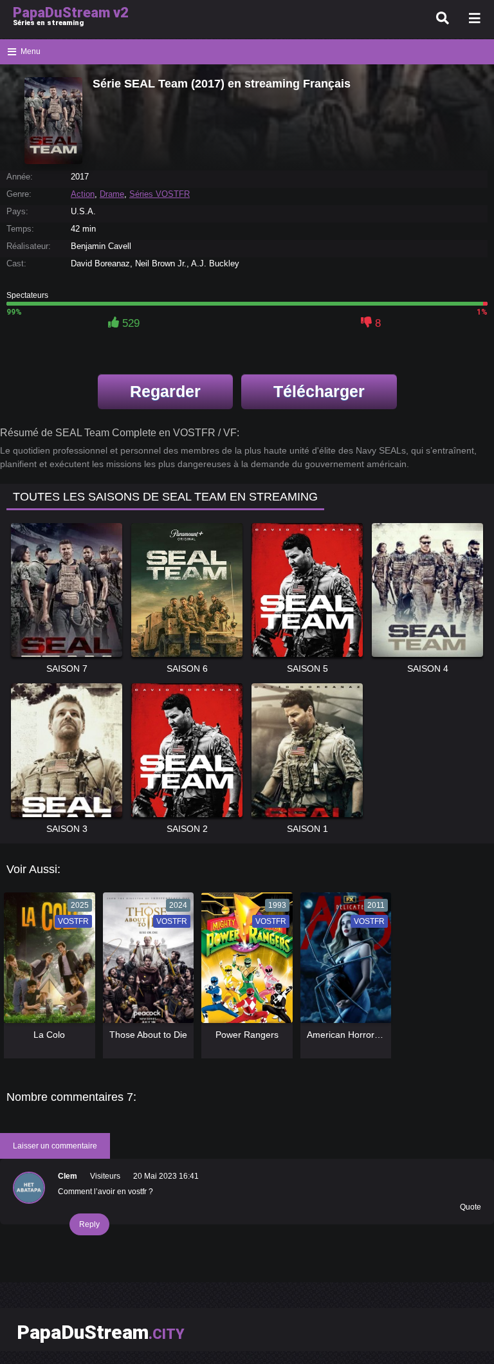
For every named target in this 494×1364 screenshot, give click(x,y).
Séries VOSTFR (159, 194)
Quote (470, 1207)
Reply (89, 1224)
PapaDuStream (101, 1332)
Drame (112, 194)
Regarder (165, 391)
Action (83, 194)
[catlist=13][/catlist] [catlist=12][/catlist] (46, 962)
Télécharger (319, 391)
